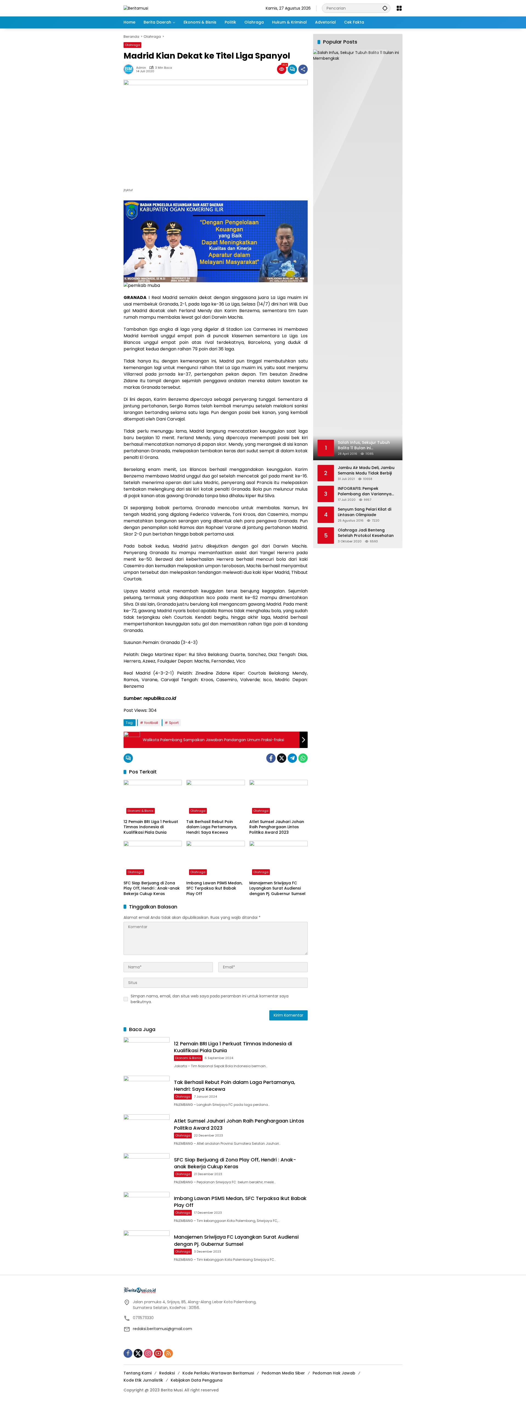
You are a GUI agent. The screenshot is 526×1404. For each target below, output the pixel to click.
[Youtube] (158, 1353)
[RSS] (168, 1353)
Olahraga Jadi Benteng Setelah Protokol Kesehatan (366, 533)
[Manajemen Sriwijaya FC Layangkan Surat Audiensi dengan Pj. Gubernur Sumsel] (278, 859)
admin (141, 67)
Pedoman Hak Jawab (334, 1373)
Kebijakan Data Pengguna (196, 1380)
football (151, 722)
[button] (384, 8)
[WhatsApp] (303, 758)
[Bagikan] (303, 69)
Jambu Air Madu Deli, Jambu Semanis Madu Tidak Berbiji (366, 470)
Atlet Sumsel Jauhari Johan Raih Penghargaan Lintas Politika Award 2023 (276, 827)
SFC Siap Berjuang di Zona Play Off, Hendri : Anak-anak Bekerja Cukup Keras (152, 888)
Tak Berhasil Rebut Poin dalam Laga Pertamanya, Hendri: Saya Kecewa (211, 827)
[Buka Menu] (399, 8)
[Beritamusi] (136, 8)
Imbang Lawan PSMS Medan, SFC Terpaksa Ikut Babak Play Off (214, 888)
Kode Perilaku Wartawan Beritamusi (218, 1373)
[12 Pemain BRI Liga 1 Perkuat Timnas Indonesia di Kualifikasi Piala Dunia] (153, 798)
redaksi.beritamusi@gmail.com (162, 1328)
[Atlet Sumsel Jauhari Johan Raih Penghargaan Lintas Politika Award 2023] (278, 798)
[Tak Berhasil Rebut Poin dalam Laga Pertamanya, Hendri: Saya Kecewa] (215, 798)
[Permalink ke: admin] (130, 69)
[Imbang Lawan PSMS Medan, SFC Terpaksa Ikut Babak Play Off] (215, 859)
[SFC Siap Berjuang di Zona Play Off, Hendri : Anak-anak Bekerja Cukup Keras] (153, 859)
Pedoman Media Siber (283, 1373)
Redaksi (167, 1373)
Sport (174, 722)
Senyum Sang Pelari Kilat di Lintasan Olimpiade (364, 512)
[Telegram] (292, 758)
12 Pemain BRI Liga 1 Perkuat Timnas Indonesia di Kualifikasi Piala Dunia (151, 827)
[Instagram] (148, 1353)
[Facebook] (271, 758)
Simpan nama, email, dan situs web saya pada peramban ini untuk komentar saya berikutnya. (209, 999)
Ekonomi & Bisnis (140, 811)
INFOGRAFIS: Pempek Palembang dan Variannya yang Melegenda (364, 491)
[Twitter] (281, 758)
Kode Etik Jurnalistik (143, 1380)
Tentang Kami (137, 1373)
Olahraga (132, 45)
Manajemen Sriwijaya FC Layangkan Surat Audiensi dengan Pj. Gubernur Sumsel (277, 888)
